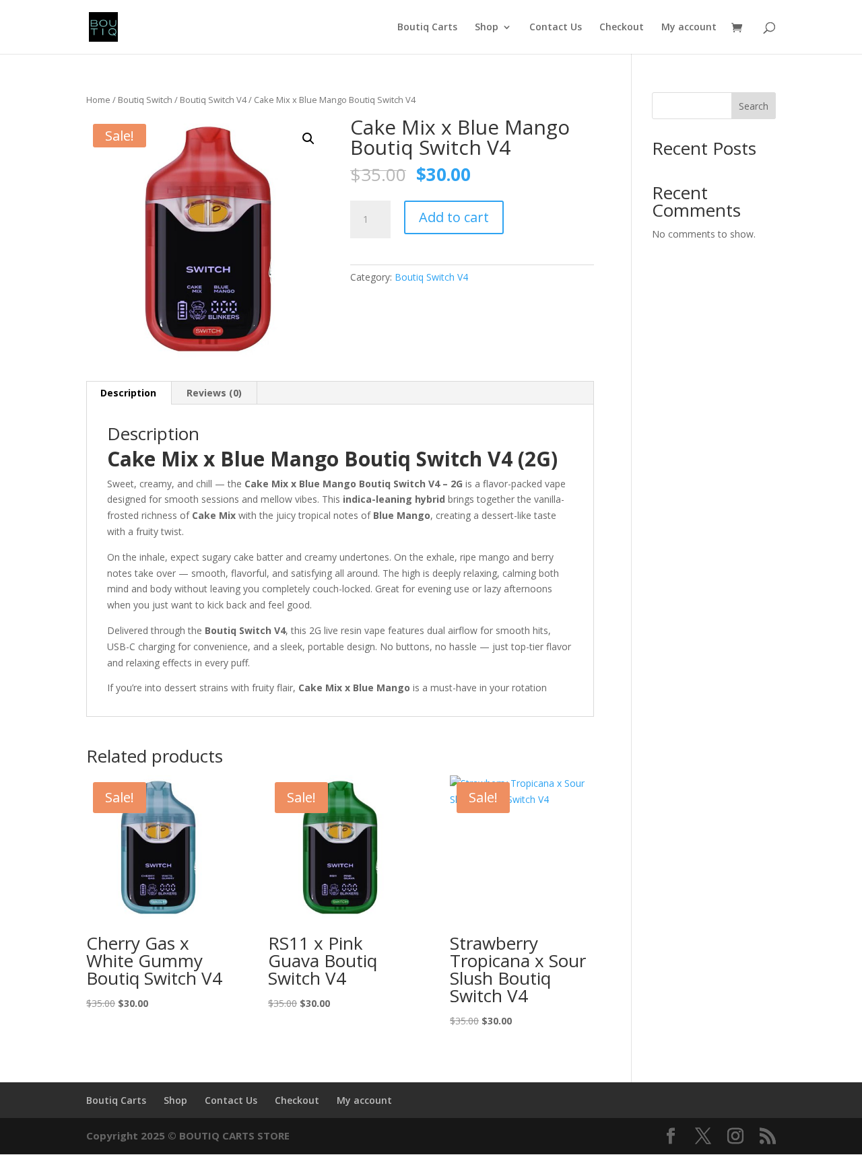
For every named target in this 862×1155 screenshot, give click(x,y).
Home (98, 100)
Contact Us (555, 27)
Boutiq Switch (145, 100)
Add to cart (454, 217)
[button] (308, 139)
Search (753, 106)
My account (689, 27)
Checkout (621, 27)
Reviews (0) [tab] (214, 392)
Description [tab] (128, 392)
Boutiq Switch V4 (213, 100)
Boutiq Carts (427, 27)
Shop (486, 27)
